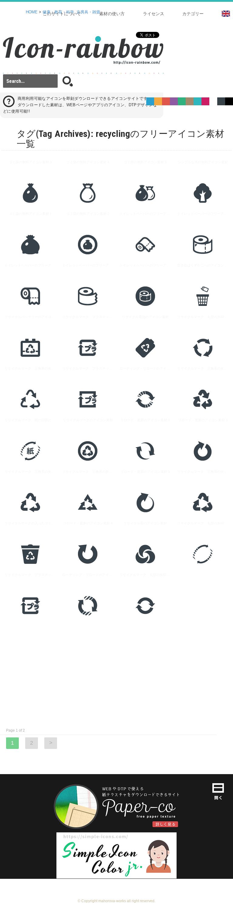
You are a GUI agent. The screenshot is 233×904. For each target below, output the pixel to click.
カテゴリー (193, 13)
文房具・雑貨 (88, 12)
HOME (32, 12)
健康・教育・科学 (58, 12)
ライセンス (153, 13)
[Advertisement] (116, 673)
